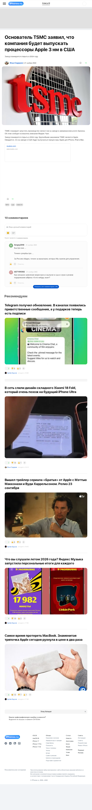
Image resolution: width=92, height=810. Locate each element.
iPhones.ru (35, 780)
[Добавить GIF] (13, 233)
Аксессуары (69, 741)
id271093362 (19, 271)
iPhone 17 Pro (37, 744)
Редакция (81, 750)
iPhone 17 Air (37, 747)
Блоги (68, 744)
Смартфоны (50, 743)
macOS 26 (36, 738)
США (12, 204)
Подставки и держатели (53, 760)
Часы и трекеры (51, 748)
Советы (80, 735)
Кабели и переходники (53, 758)
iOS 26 (35, 735)
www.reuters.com (12, 149)
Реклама (80, 753)
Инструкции (81, 738)
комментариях (22, 238)
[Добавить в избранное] (80, 63)
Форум (68, 747)
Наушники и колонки (52, 738)
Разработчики (82, 743)
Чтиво (68, 752)
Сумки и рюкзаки (51, 755)
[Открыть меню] (4, 3)
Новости (19, 204)
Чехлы (48, 750)
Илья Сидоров (12, 467)
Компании (69, 749)
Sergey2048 (19, 245)
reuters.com (11, 146)
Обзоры (48, 735)
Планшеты (49, 745)
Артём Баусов (12, 373)
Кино (67, 755)
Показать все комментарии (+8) (46, 287)
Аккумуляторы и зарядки (54, 740)
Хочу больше (46, 711)
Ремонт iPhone (82, 745)
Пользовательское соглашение (15, 770)
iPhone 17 (36, 741)
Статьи (68, 735)
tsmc (7, 204)
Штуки (48, 753)
